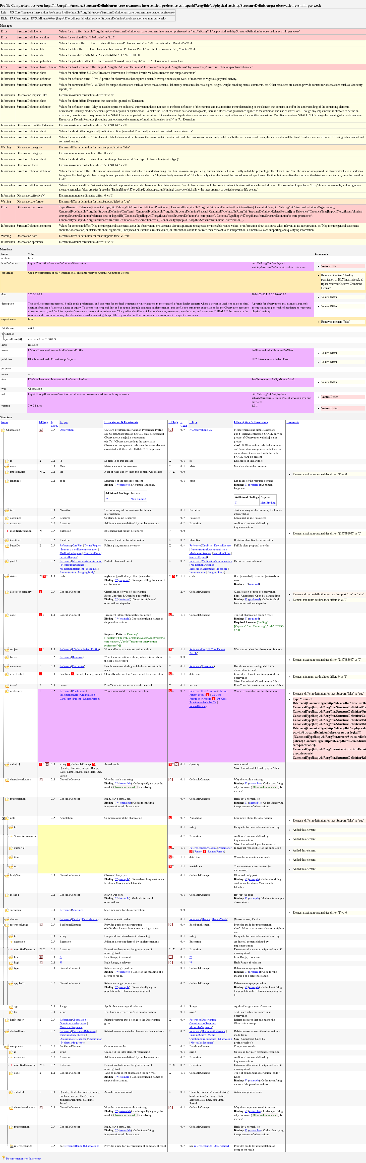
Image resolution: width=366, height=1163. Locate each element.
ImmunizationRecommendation (79, 549)
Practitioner (78, 690)
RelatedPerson (91, 698)
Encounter (78, 666)
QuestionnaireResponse (73, 1023)
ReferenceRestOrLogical (203, 690)
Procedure (92, 568)
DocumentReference (84, 1031)
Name (4, 422)
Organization (87, 694)
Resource (77, 656)
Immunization (68, 572)
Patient (77, 698)
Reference (65, 545)
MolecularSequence (71, 1027)
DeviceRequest (92, 545)
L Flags (43, 422)
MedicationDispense (72, 564)
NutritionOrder (92, 553)
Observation (67, 429)
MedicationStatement (72, 568)
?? (116, 484)
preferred (125, 484)
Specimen (77, 909)
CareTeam (65, 698)
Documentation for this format (23, 1158)
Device (76, 919)
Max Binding (138, 498)
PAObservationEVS (200, 429)
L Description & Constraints (121, 422)
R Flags (173, 422)
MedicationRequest (71, 553)
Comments (293, 422)
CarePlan (77, 545)
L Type (64, 422)
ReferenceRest (197, 649)
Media (81, 1034)
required (124, 580)
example (124, 618)
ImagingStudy (86, 572)
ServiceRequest (68, 556)
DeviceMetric (90, 919)
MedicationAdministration (87, 560)
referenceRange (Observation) (81, 1145)
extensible (125, 783)
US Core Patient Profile (85, 649)
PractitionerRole (69, 694)
